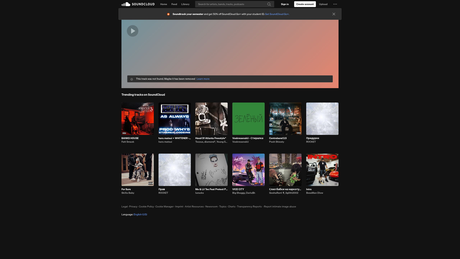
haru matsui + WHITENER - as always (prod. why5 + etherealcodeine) (174, 138)
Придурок (312, 138)
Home (163, 4)
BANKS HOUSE (130, 138)
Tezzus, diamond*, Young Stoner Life (211, 142)
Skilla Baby (127, 193)
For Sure (126, 189)
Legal (124, 206)
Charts (231, 206)
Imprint (179, 206)
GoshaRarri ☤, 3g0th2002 (283, 193)
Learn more (203, 79)
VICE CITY (238, 189)
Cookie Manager (164, 206)
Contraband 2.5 (278, 138)
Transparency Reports (249, 206)
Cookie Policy (146, 206)
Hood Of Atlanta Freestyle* (210, 138)
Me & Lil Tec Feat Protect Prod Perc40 (211, 189)
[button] (335, 4)
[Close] (334, 14)
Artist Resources (194, 206)
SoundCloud (138, 4)
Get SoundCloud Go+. (277, 14)
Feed (174, 4)
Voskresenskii (240, 142)
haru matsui (165, 142)
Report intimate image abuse (280, 206)
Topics (222, 206)
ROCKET (311, 142)
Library (185, 4)
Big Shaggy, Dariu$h (243, 193)
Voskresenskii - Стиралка (247, 138)
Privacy (133, 206)
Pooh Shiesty (276, 142)
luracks (199, 193)
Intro (309, 189)
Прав (161, 189)
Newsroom (211, 206)
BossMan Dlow (314, 193)
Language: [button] (134, 214)
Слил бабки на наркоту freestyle (285, 189)
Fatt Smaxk (127, 142)
